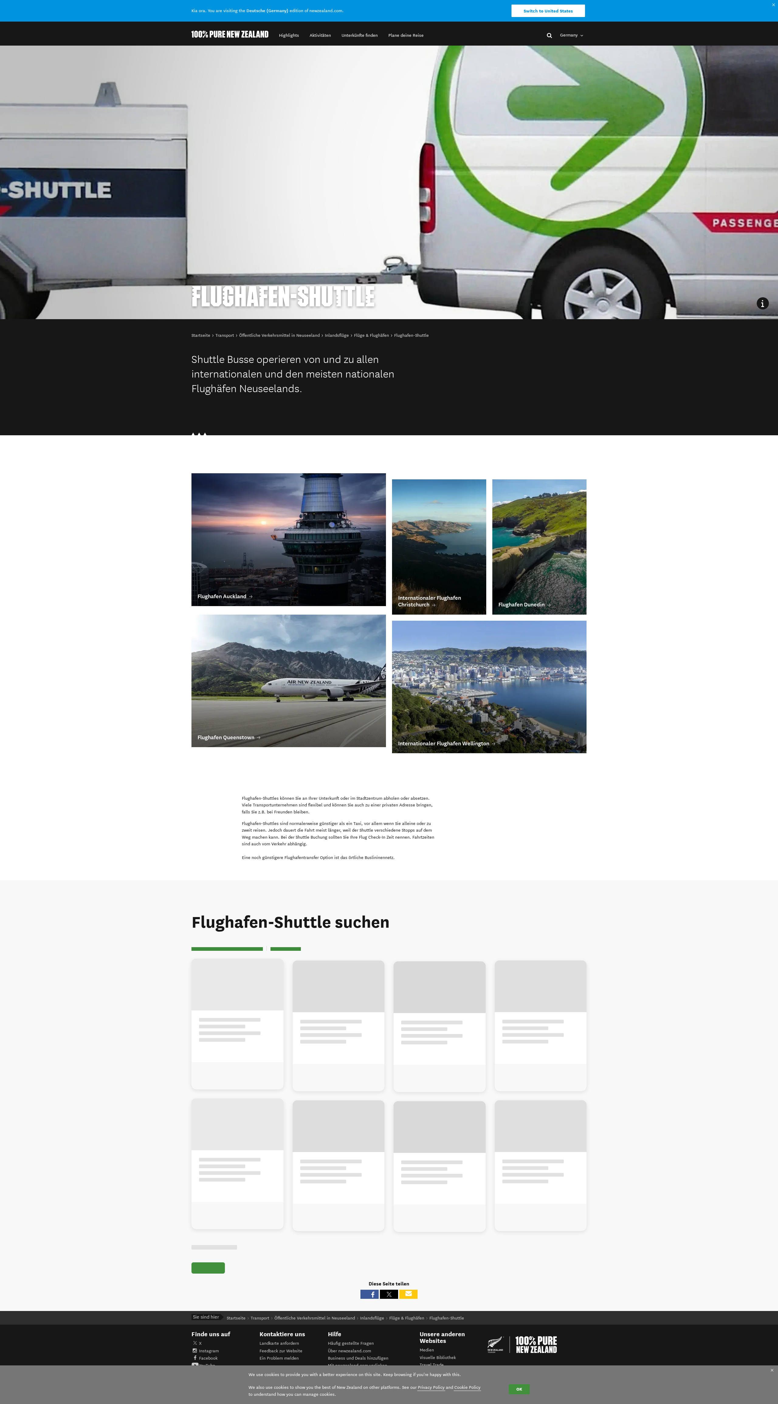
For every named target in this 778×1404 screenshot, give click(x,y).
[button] (289, 35)
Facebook (208, 1358)
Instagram (209, 1351)
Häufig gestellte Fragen (351, 1343)
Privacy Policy (431, 1387)
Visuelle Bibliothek (438, 1357)
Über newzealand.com (349, 1351)
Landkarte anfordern (279, 1343)
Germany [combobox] (569, 35)
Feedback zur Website (281, 1351)
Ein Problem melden (279, 1358)
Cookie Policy (467, 1387)
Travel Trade (432, 1365)
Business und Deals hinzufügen (358, 1358)
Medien (427, 1350)
